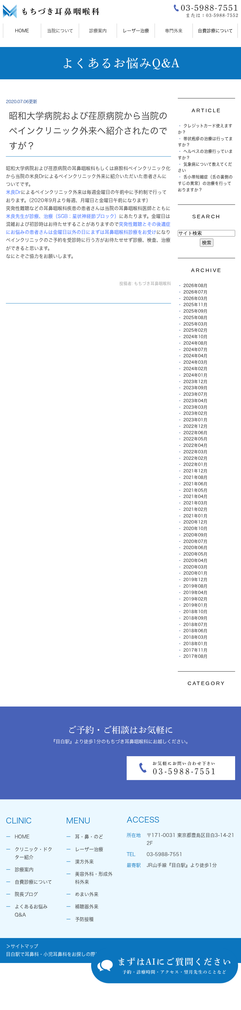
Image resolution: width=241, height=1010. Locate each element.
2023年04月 (195, 401)
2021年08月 (195, 477)
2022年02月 (195, 458)
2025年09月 (195, 311)
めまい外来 (86, 894)
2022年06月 (195, 433)
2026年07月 (195, 292)
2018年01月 (195, 644)
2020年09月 (195, 535)
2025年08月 (195, 318)
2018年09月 (195, 618)
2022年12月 (195, 426)
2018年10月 (195, 612)
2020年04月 (195, 560)
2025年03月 (195, 324)
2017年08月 (195, 656)
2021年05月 (195, 490)
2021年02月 (195, 509)
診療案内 (24, 869)
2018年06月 (195, 631)
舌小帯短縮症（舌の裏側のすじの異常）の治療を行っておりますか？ (205, 183)
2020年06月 (195, 548)
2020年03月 (195, 567)
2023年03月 (195, 407)
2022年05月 (195, 439)
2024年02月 (195, 369)
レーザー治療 (136, 30)
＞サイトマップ (22, 946)
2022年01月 (195, 464)
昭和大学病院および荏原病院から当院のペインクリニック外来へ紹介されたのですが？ (88, 130)
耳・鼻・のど (89, 836)
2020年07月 (195, 541)
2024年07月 (195, 350)
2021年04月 (195, 496)
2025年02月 (195, 330)
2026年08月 (195, 285)
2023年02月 (195, 413)
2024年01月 (195, 375)
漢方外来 (84, 861)
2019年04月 (195, 592)
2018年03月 (195, 637)
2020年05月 (195, 554)
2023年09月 (195, 388)
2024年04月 (195, 356)
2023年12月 (195, 382)
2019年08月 (195, 586)
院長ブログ (26, 894)
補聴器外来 (86, 906)
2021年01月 (195, 516)
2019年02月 (195, 599)
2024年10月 (195, 337)
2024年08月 (195, 343)
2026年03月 (195, 298)
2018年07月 (195, 625)
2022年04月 (195, 445)
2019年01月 (195, 605)
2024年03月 (195, 362)
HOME (22, 30)
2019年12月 (195, 580)
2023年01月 (195, 420)
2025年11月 (195, 305)
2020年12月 (195, 522)
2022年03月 (195, 452)
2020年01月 (195, 573)
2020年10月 (195, 528)
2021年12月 (195, 471)
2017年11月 (195, 650)
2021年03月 (195, 503)
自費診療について (215, 30)
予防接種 (84, 919)
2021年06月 (195, 484)
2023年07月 (195, 394)
